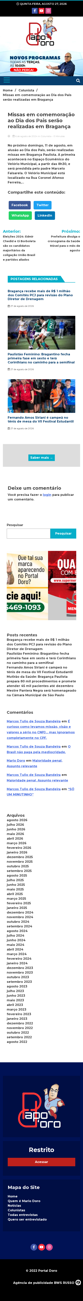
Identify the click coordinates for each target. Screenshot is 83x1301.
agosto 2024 (17, 931)
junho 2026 (16, 829)
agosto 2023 (17, 986)
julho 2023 (15, 991)
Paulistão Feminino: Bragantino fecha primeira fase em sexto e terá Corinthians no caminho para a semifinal (41, 358)
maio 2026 (15, 834)
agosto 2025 (17, 875)
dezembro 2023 (20, 968)
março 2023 (16, 1009)
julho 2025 (15, 880)
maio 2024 (15, 945)
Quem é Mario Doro (24, 1201)
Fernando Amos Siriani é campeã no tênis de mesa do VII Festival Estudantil (41, 419)
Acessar (41, 1162)
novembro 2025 (20, 861)
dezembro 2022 (20, 1023)
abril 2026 (15, 838)
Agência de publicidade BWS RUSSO (44, 1283)
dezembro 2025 (20, 857)
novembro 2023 (20, 972)
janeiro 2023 (17, 1019)
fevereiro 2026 (19, 848)
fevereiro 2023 (19, 1014)
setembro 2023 (19, 982)
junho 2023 (16, 995)
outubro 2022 (18, 1032)
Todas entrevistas (23, 1215)
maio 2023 (15, 1000)
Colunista (46, 136)
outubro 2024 (18, 922)
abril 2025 (15, 894)
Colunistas (16, 1210)
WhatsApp (20, 215)
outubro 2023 (18, 977)
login (47, 495)
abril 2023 (15, 1005)
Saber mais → (41, 457)
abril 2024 (15, 949)
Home (13, 1196)
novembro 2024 (20, 917)
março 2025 (16, 898)
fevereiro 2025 (19, 903)
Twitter (42, 205)
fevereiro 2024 (19, 958)
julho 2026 (15, 825)
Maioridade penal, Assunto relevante (37, 780)
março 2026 (16, 843)
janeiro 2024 (17, 963)
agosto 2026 (17, 820)
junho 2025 (16, 885)
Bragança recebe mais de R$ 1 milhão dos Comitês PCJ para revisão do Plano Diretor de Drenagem (40, 295)
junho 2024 (16, 940)
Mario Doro (16, 760)
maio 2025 (15, 889)
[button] (41, 585)
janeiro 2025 (17, 908)
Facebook (20, 205)
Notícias (14, 1205)
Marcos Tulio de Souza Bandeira (34, 721)
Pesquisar (15, 525)
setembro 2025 (19, 871)
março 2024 (17, 954)
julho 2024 (15, 935)
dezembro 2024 (20, 912)
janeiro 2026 (17, 852)
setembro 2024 (19, 926)
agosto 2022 (17, 1042)
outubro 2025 (18, 866)
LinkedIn (45, 215)
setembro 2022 (19, 1037)
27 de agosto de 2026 (22, 306)
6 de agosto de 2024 (26, 136)
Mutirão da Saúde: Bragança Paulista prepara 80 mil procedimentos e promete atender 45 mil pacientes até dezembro (41, 681)
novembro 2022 (20, 1028)
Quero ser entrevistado (27, 1219)
